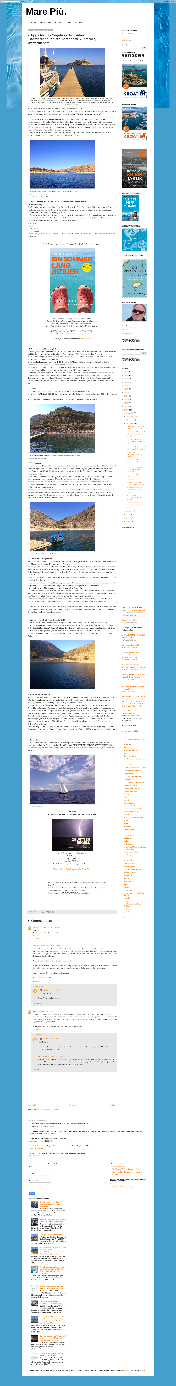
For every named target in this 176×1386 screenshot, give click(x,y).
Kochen (126, 820)
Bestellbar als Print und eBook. (133, 706)
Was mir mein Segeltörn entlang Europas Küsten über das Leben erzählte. (134, 698)
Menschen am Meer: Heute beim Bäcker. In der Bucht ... (136, 462)
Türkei (126, 887)
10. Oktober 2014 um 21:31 (60, 1056)
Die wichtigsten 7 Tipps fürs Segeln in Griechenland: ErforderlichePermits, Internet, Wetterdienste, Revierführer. (53, 1250)
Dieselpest (127, 779)
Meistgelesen (129, 844)
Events (126, 794)
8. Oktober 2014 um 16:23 (51, 1038)
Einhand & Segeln (130, 785)
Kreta (126, 823)
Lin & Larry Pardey (129, 713)
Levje (126, 832)
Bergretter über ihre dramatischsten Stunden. (133, 675)
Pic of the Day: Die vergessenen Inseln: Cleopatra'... (134, 497)
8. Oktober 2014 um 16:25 (51, 990)
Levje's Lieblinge (130, 835)
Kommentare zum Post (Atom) (47, 1109)
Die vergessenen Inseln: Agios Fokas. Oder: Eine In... (135, 505)
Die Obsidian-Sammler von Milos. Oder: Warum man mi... (136, 441)
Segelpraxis (128, 875)
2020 (126, 389)
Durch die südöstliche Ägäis (134, 782)
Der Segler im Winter (132, 770)
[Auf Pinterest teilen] (55, 912)
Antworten (36, 938)
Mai (128, 521)
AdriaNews (35, 1155)
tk (38, 990)
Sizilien (126, 878)
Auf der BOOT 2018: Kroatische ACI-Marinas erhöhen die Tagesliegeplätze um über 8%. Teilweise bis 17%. (52, 1319)
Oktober (129, 420)
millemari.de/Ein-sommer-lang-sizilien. (74, 333)
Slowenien (127, 881)
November (130, 416)
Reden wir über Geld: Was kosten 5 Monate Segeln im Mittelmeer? (53, 1220)
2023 (126, 378)
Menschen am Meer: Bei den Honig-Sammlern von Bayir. (136, 434)
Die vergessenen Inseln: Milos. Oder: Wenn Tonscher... (134, 469)
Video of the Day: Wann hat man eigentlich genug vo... (136, 448)
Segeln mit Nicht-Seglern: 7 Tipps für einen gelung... (136, 483)
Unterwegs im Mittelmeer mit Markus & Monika (127, 1173)
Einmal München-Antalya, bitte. (134, 610)
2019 (126, 392)
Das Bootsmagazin (38, 1148)
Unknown (35, 927)
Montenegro (128, 855)
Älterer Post (112, 1105)
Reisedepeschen (118, 1166)
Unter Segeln (128, 890)
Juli (127, 514)
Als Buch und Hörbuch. (130, 657)
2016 (126, 403)
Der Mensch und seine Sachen (135, 767)
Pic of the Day (129, 860)
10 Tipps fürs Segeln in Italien (51, 1234)
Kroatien (127, 826)
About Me (127, 744)
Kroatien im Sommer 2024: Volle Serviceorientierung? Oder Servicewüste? (52, 1204)
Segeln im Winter (130, 872)
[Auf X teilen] (51, 912)
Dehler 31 (127, 764)
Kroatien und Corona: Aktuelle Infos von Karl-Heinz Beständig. (52, 1287)
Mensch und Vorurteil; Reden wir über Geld (135, 848)
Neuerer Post (32, 1105)
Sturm (126, 884)
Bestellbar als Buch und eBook (133, 669)
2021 (126, 385)
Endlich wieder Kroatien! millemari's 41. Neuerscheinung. (52, 1302)
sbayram (126, 1370)
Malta (126, 841)
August (129, 511)
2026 (126, 371)
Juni (128, 518)
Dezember (130, 413)
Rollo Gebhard (129, 866)
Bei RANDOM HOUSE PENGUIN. (134, 667)
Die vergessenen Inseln (132, 776)
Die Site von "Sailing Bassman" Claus (126, 1169)
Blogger (142, 1370)
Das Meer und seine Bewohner (135, 759)
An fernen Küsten (130, 750)
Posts (126, 329)
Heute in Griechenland (132, 808)
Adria (126, 747)
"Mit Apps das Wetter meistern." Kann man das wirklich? (52, 1354)
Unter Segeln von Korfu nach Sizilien (134, 894)
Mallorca (127, 838)
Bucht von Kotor (130, 756)
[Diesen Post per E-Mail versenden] (47, 912)
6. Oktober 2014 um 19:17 (53, 945)
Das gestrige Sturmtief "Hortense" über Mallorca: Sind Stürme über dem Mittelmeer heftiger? (53, 1338)
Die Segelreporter (37, 1141)
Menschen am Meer (131, 852)
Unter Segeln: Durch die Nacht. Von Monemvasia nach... (135, 489)
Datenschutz (127, 39)
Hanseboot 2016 (130, 805)
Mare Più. (46, 11)
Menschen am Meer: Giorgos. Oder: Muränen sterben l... (135, 477)
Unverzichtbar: (127, 711)
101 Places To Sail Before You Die (135, 740)
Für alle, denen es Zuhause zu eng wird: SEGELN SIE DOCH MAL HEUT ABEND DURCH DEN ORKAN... (52, 1270)
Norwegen (127, 857)
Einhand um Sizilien (131, 788)
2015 (126, 406)
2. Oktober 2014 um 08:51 (49, 927)
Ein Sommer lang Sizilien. (131, 645)
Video (126, 901)
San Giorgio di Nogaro (132, 869)
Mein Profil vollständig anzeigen (122, 1186)
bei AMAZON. (86, 338)
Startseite (72, 1105)
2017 (126, 399)
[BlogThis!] (49, 912)
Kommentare (129, 333)
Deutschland (128, 773)
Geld (125, 797)
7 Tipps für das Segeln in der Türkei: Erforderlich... (136, 427)
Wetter (126, 909)
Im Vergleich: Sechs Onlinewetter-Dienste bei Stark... (135, 454)
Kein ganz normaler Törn (133, 817)
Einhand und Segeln (131, 791)
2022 (126, 382)
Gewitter (127, 800)
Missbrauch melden (130, 730)
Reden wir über (129, 863)
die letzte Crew (38, 945)
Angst (126, 753)
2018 (126, 396)
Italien (126, 814)
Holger (35, 1011)
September (130, 423)
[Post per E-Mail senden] (43, 912)
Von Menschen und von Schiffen (132, 905)
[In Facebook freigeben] (53, 912)
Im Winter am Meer (131, 811)
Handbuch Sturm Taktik (131, 715)
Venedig (127, 898)
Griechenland (129, 803)
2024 (126, 375)
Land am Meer (129, 829)
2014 (126, 410)
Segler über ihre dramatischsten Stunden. (131, 653)
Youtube (127, 911)
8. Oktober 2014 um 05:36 (47, 1011)
